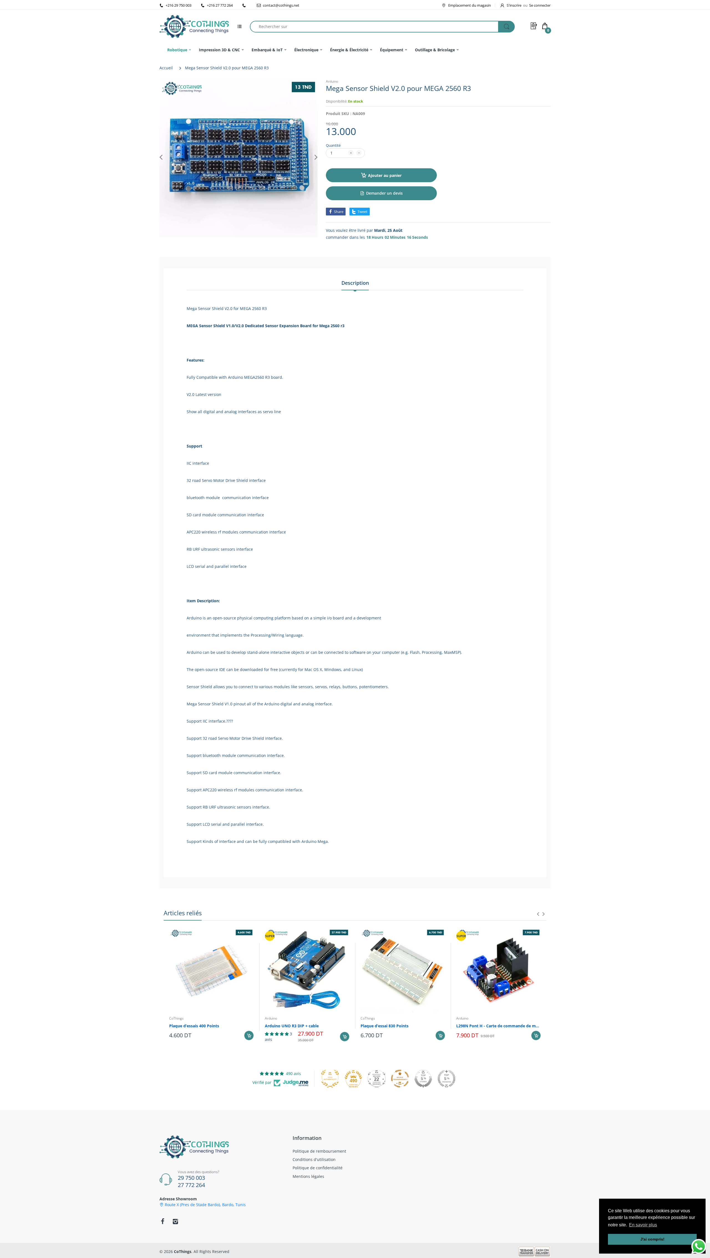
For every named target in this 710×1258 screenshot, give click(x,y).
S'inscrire (514, 5)
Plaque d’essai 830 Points (385, 1025)
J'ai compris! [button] (652, 1239)
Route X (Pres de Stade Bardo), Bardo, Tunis (205, 1204)
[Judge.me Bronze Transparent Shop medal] (400, 1078)
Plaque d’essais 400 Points (194, 1025)
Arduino (332, 81)
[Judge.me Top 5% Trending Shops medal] (446, 1078)
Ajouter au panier (385, 175)
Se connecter (540, 5)
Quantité (333, 145)
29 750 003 (191, 1177)
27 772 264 (191, 1185)
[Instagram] (175, 1221)
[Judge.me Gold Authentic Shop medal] (330, 1078)
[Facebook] (162, 1221)
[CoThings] (194, 26)
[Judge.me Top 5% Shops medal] (423, 1078)
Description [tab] (355, 282)
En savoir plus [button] (643, 1225)
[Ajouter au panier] (249, 1035)
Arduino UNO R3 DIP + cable (292, 1025)
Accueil (166, 67)
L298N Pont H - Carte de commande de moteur (498, 1025)
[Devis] (533, 25)
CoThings (176, 1018)
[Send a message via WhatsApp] (699, 1246)
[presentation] (538, 914)
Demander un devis (384, 193)
